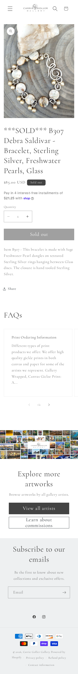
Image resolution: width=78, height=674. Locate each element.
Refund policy (57, 657)
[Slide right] (49, 404)
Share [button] (12, 289)
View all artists (39, 508)
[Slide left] (29, 404)
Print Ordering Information (33, 337)
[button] (10, 8)
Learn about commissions (39, 522)
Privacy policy (35, 657)
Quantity (10, 207)
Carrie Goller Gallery (36, 652)
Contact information (41, 665)
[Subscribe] (64, 592)
